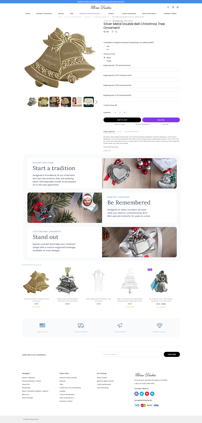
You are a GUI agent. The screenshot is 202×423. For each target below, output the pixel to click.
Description (109, 131)
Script (109, 61)
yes (108, 46)
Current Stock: (110, 105)
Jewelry (111, 13)
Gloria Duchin (102, 378)
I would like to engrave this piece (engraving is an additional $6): (129, 42)
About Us (25, 394)
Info (120, 131)
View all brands (103, 388)
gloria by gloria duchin (105, 381)
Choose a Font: (109, 54)
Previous (24, 102)
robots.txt (26, 384)
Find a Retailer (27, 398)
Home (28, 13)
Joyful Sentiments (104, 384)
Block (109, 58)
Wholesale (26, 388)
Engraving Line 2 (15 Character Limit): (118, 75)
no (108, 49)
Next (96, 102)
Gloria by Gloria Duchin (68, 378)
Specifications (132, 131)
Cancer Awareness (129, 13)
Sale (71, 13)
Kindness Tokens (170, 13)
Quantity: (107, 112)
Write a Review (128, 21)
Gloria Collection (28, 378)
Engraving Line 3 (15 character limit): (117, 85)
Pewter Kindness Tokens (31, 381)
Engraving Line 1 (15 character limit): (117, 65)
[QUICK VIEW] (46, 271)
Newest (61, 13)
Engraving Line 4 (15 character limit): (118, 95)
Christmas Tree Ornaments (89, 13)
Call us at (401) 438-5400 (144, 383)
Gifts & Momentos (149, 13)
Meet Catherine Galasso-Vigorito (35, 391)
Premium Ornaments (44, 13)
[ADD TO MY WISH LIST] (46, 274)
